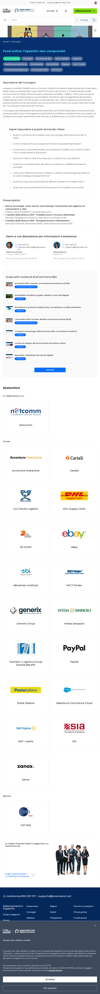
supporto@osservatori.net (76, 247)
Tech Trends (79, 64)
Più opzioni (50, 988)
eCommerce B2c (44, 59)
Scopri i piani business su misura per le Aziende (17, 875)
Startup (65, 64)
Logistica (77, 59)
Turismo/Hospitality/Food (16, 70)
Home (6, 42)
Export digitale (62, 59)
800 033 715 (23, 245)
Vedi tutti (50, 370)
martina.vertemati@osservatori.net (32, 248)
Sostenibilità (52, 64)
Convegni (16, 42)
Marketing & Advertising (15, 64)
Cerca (94, 20)
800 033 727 (70, 245)
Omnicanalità (36, 64)
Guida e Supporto (37, 2)
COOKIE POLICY (55, 970)
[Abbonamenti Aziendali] (33, 875)
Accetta (50, 979)
